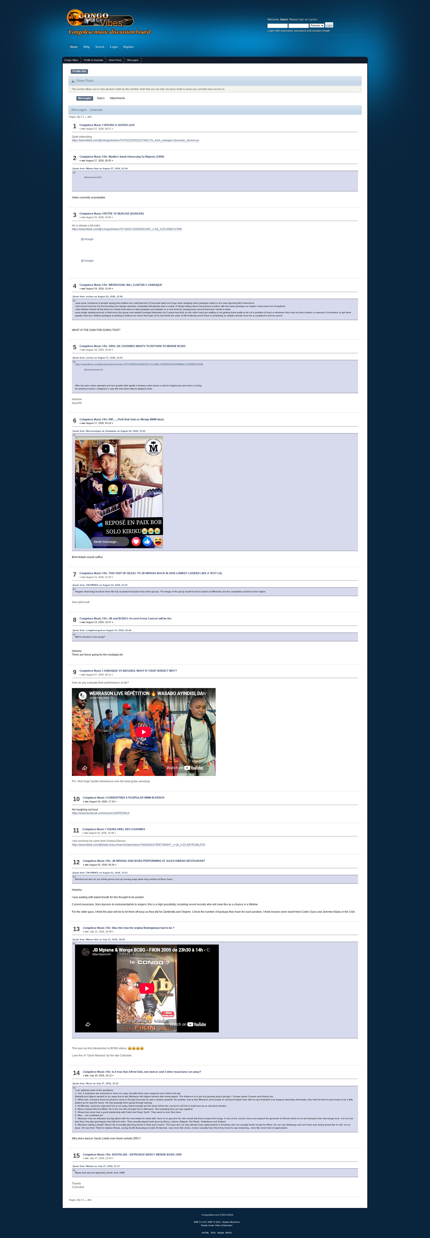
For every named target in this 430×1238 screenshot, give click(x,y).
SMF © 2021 (214, 1222)
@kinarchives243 (93, 177)
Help (86, 46)
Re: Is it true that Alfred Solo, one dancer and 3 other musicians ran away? (154, 1071)
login (301, 19)
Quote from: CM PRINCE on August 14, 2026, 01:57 (100, 585)
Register (129, 46)
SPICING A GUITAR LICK (119, 125)
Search (100, 46)
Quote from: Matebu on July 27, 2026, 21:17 (96, 1166)
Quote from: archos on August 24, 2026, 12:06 (98, 296)
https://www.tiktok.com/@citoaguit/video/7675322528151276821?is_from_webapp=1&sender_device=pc (135, 140)
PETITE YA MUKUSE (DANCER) (123, 213)
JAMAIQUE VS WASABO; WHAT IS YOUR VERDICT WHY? (140, 670)
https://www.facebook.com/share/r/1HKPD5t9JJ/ (100, 813)
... (86, 116)
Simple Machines (231, 1222)
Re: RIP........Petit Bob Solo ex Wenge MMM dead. (133, 419)
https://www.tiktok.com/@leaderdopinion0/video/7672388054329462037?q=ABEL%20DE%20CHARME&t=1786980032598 (139, 364)
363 (89, 116)
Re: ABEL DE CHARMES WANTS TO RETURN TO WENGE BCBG (144, 346)
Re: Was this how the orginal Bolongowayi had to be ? (140, 928)
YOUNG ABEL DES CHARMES (125, 829)
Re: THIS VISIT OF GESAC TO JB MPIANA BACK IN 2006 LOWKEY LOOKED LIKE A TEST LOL (162, 573)
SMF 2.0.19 (200, 1222)
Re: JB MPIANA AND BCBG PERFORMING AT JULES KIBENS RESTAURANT (156, 860)
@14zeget (87, 239)
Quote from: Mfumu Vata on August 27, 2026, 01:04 (100, 168)
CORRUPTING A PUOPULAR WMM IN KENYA (136, 797)
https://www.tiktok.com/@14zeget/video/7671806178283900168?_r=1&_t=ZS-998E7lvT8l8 (127, 229)
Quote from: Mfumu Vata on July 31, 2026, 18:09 (99, 939)
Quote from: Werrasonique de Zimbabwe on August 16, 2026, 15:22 (109, 431)
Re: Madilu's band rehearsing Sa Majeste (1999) (133, 156)
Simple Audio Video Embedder (216, 1225)
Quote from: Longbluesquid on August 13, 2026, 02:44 (102, 630)
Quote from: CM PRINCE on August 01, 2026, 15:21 (100, 872)
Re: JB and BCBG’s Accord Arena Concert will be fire (137, 618)
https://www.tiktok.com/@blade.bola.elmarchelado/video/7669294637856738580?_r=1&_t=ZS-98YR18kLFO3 (138, 844)
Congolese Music (90, 125)
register (312, 19)
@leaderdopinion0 (93, 369)
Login (113, 46)
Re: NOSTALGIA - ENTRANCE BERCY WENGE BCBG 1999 (144, 1154)
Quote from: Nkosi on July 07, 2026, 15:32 (95, 1083)
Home (73, 46)
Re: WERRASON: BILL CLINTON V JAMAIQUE (132, 285)
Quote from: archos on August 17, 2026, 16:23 (98, 357)
